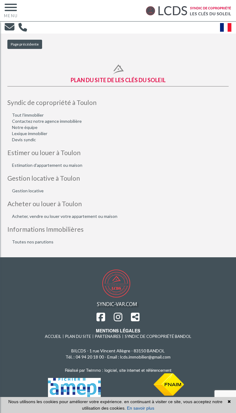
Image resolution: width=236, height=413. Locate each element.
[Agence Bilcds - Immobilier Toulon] (188, 10)
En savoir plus (140, 408)
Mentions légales (118, 330)
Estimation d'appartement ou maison (47, 165)
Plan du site (78, 336)
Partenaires (108, 336)
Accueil (53, 336)
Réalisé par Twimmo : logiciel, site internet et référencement (118, 370)
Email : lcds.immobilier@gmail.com (139, 356)
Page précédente (25, 44)
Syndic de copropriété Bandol (158, 336)
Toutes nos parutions (32, 241)
